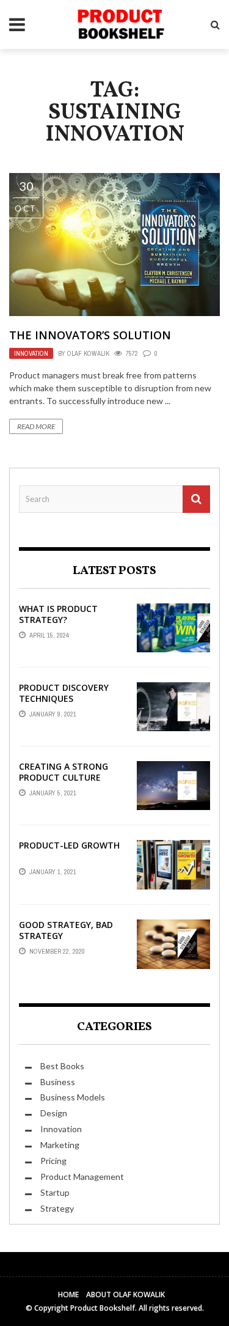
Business (57, 1082)
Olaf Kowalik (88, 353)
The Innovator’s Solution (90, 335)
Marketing (59, 1145)
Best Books (62, 1066)
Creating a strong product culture (63, 772)
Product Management (82, 1176)
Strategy (57, 1208)
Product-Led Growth (69, 845)
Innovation (31, 353)
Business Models (72, 1097)
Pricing (53, 1160)
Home (68, 1294)
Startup (55, 1192)
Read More (36, 426)
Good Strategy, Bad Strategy (66, 930)
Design (53, 1113)
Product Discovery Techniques (64, 693)
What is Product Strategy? (58, 614)
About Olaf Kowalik (125, 1294)
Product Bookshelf (102, 1308)
